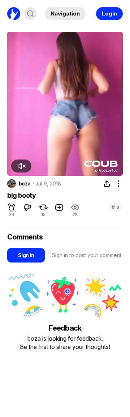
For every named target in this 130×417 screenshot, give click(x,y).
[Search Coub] (30, 13)
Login (109, 13)
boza (25, 183)
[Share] (107, 183)
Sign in (26, 255)
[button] (21, 166)
